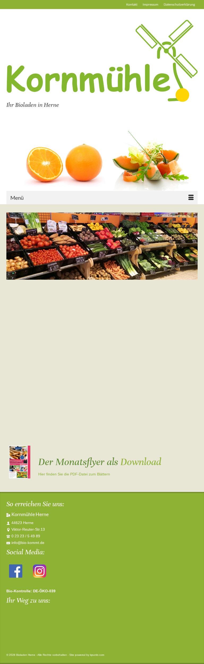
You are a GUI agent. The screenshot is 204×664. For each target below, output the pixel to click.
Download (140, 462)
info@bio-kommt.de (27, 542)
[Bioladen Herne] (102, 61)
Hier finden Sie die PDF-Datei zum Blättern (74, 474)
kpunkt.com (97, 654)
